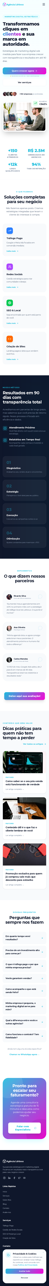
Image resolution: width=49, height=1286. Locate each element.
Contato (6, 1208)
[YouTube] (24, 1178)
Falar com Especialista (22, 1128)
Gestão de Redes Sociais (12, 1230)
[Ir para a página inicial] (24, 1161)
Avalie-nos (7, 1212)
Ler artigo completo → (15, 789)
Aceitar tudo (24, 1271)
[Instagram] (4, 1178)
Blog (4, 1204)
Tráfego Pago (8, 1226)
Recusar (24, 1278)
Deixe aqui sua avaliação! (24, 696)
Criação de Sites (9, 1238)
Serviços (6, 1196)
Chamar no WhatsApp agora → (24, 1054)
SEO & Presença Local (12, 1234)
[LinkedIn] (9, 1178)
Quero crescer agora (23, 71)
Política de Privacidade (27, 1265)
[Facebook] (14, 1178)
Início (5, 1192)
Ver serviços (24, 82)
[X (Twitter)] (19, 1178)
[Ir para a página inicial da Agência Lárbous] (13, 4)
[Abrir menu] (43, 4)
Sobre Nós (7, 1200)
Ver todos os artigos (33, 744)
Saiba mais (11, 251)
